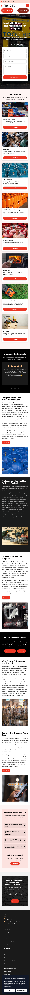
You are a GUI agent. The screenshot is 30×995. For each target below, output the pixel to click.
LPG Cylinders (7, 964)
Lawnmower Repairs (9, 941)
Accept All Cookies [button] (21, 990)
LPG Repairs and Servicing (10, 961)
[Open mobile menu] (27, 5)
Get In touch (15, 863)
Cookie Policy (7, 974)
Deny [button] (10, 990)
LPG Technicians (8, 957)
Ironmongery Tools (8, 932)
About (5, 951)
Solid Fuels (6, 944)
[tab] (11, 388)
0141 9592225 (23, 10)
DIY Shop (6, 938)
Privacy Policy (7, 971)
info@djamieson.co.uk (8, 1)
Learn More (15, 127)
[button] (15, 825)
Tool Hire (6, 935)
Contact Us (6, 442)
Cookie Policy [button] (7, 986)
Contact (6, 954)
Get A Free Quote (10, 651)
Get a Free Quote (7, 10)
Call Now (22, 651)
